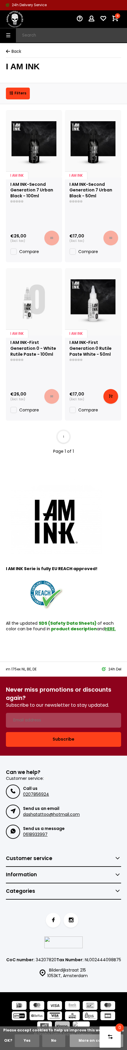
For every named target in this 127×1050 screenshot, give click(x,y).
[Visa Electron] (54, 1016)
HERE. (110, 629)
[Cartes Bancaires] (107, 1016)
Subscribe (63, 739)
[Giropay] (19, 1016)
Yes (27, 1040)
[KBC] (72, 1016)
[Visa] (54, 1006)
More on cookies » (96, 1040)
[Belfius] (37, 1016)
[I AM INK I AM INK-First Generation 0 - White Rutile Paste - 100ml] (34, 301)
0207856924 (36, 794)
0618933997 (35, 834)
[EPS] (90, 1016)
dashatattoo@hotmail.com (51, 814)
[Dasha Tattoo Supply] (23, 19)
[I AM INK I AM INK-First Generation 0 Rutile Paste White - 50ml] (93, 301)
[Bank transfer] (72, 1006)
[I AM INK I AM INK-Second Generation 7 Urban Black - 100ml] (34, 143)
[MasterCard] (37, 1006)
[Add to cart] (110, 396)
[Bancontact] (90, 1006)
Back (16, 51)
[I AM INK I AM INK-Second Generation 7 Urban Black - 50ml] (93, 143)
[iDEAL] (19, 1006)
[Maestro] (107, 1006)
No (53, 1040)
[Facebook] (53, 920)
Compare (29, 252)
